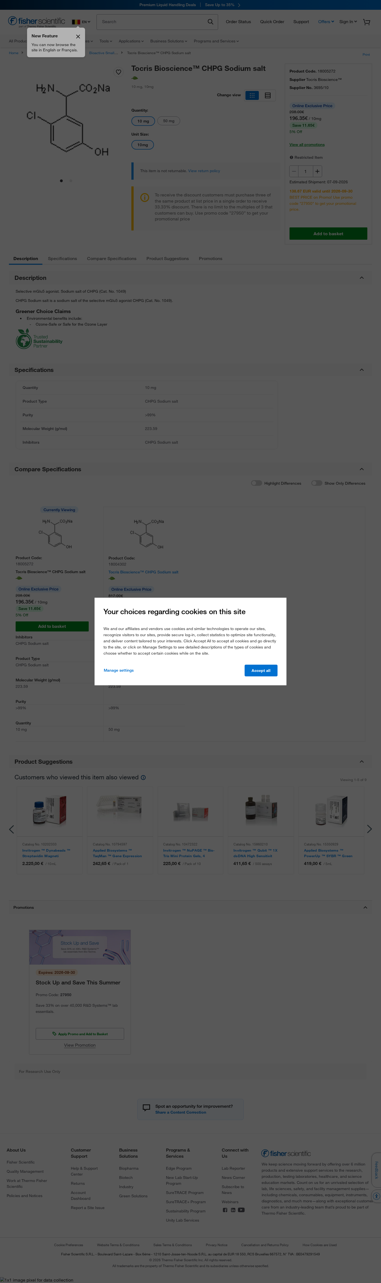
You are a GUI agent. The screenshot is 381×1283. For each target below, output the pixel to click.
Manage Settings (119, 670)
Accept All (261, 670)
